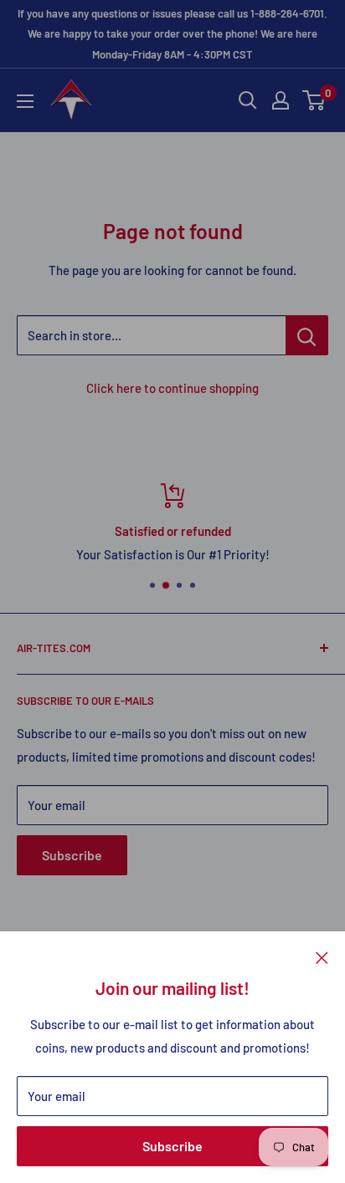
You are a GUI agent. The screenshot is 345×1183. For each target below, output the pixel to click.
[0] (314, 100)
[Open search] (248, 100)
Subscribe (172, 1146)
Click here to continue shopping (172, 387)
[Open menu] (25, 101)
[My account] (280, 100)
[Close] (322, 956)
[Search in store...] (307, 335)
